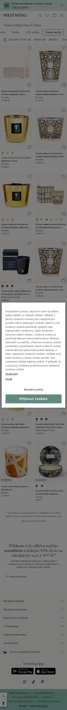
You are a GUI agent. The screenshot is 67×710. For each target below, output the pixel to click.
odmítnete (11, 365)
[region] (33, 354)
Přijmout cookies (33, 399)
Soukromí (11, 373)
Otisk (8, 379)
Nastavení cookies (33, 389)
